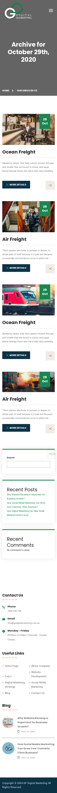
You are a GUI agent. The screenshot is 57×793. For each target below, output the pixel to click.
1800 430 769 (14, 611)
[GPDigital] (19, 10)
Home (6, 90)
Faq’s (8, 676)
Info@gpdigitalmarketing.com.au (24, 623)
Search (11, 457)
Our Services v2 (27, 90)
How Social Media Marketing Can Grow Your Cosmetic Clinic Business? (35, 748)
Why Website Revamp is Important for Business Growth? (32, 722)
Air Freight (14, 239)
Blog (7, 693)
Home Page (11, 666)
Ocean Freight (18, 152)
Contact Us (38, 693)
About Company (40, 666)
